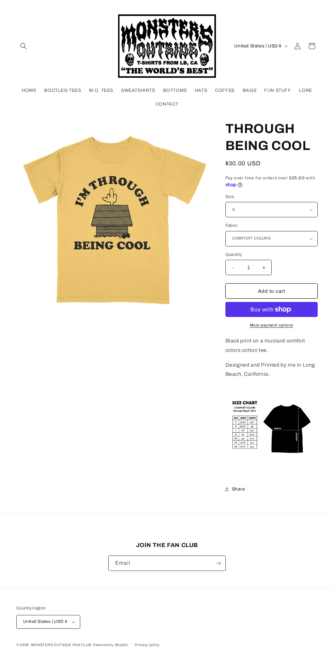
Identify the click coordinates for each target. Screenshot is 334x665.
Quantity (233, 254)
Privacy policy (147, 645)
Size (229, 196)
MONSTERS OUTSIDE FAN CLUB (61, 645)
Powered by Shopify (110, 645)
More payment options (271, 325)
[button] (23, 46)
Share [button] (238, 489)
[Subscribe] (218, 563)
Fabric (231, 225)
